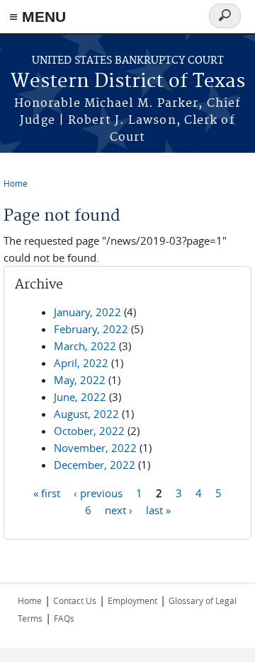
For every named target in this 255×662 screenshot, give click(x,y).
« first (46, 492)
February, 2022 (91, 329)
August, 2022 (86, 414)
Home (16, 183)
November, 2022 (95, 448)
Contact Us (74, 600)
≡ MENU (37, 16)
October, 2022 (89, 431)
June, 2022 (80, 397)
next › (118, 509)
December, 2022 (94, 465)
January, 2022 (87, 312)
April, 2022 (81, 363)
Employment (132, 600)
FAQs (64, 618)
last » (158, 509)
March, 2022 (85, 346)
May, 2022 (80, 380)
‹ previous (98, 492)
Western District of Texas (128, 81)
